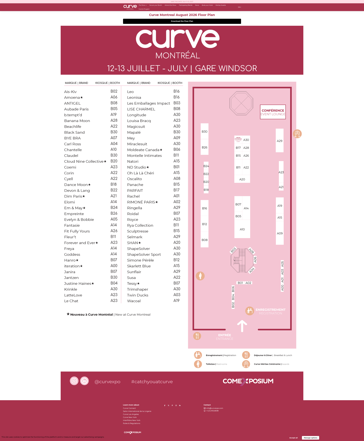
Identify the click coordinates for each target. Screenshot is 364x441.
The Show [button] (142, 5)
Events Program (144, 9)
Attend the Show (170, 5)
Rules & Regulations (131, 423)
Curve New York (130, 417)
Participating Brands (185, 5)
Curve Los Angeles (131, 414)
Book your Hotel (207, 5)
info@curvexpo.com (214, 408)
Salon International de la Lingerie (137, 411)
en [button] (239, 7)
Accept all (293, 438)
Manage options (310, 438)
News (197, 5)
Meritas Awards (221, 5)
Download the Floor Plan (182, 21)
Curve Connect (129, 408)
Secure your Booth (155, 5)
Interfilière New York (131, 420)
